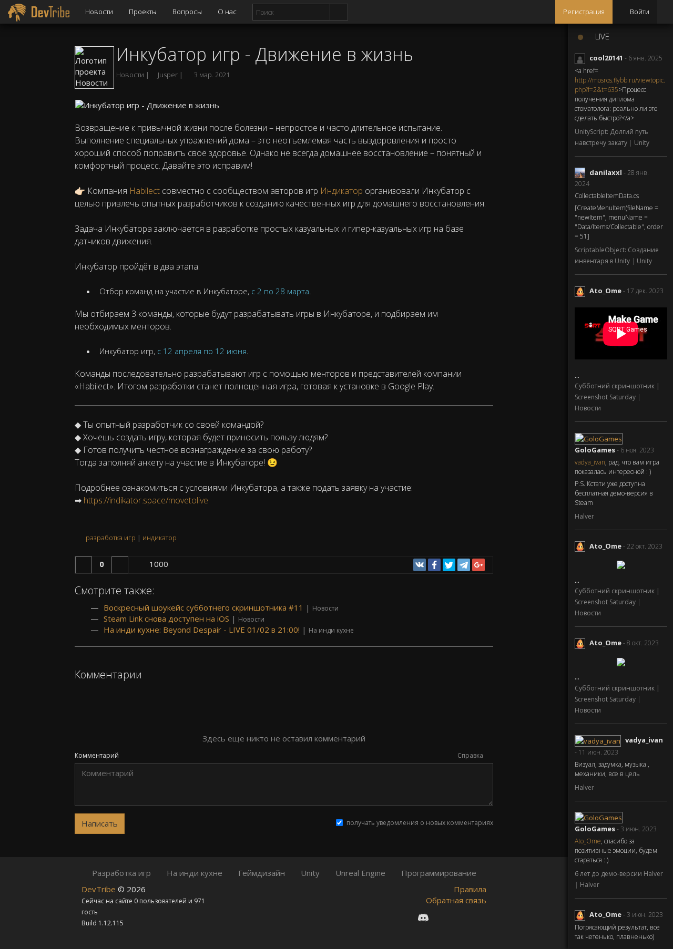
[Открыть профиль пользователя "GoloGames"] (600, 437)
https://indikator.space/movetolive (146, 500)
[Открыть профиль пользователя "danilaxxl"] (582, 172)
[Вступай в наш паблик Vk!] (404, 917)
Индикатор (341, 191)
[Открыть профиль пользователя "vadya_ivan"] (600, 740)
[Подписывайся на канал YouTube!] (460, 917)
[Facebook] (434, 565)
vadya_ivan (590, 462)
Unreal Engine (360, 873)
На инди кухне (331, 630)
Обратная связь (456, 900)
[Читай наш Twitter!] (443, 917)
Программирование (438, 873)
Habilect (144, 191)
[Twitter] (449, 565)
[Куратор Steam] (478, 917)
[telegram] (463, 565)
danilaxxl (605, 172)
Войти (638, 11)
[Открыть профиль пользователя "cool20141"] (582, 58)
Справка (471, 755)
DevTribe (99, 889)
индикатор (159, 537)
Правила (470, 889)
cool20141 (606, 58)
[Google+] (478, 565)
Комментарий (97, 755)
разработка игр (111, 537)
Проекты (143, 11)
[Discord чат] (423, 917)
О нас (227, 11)
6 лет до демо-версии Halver (619, 873)
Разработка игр (121, 873)
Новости (99, 11)
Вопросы (187, 11)
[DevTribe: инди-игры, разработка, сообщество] (38, 12)
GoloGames (595, 450)
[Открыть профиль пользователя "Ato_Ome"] (582, 290)
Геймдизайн (261, 873)
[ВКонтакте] (419, 565)
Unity (641, 142)
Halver (584, 516)
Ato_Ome (605, 290)
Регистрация (584, 11)
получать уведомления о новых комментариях (419, 823)
